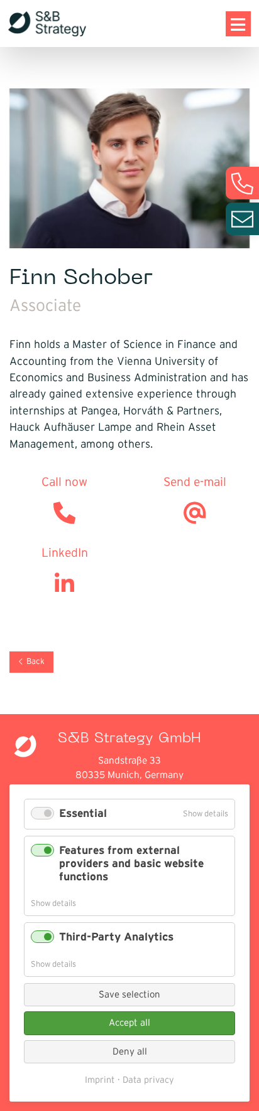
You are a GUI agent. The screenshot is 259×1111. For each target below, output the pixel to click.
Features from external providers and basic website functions (131, 864)
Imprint (99, 1080)
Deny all (130, 1051)
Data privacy (148, 1080)
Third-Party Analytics (116, 937)
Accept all (129, 1023)
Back (35, 661)
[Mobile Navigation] (238, 23)
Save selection (129, 994)
